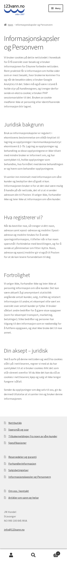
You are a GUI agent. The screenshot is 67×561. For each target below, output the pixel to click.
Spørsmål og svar (18, 429)
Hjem (10, 24)
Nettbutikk (15, 423)
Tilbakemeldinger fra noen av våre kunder (32, 436)
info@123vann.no (14, 529)
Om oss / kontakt (18, 491)
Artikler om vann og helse (23, 497)
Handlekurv (52, 552)
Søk (33, 555)
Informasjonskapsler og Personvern (29, 477)
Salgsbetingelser (18, 470)
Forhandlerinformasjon (22, 463)
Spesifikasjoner (17, 443)
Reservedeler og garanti (22, 457)
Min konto (11, 555)
